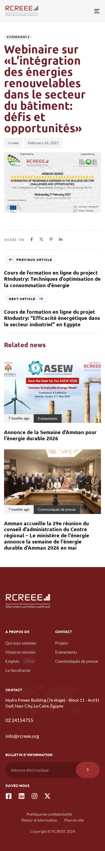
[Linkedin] (21, 796)
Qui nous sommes (20, 643)
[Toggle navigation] (84, 11)
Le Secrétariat (18, 670)
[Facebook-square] (8, 796)
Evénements (18, 37)
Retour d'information (39, 820)
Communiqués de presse (76, 661)
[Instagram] (34, 796)
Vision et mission (20, 652)
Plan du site (74, 820)
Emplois (19, 661)
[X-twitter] (47, 796)
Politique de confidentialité (49, 814)
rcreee (13, 142)
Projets (61, 643)
